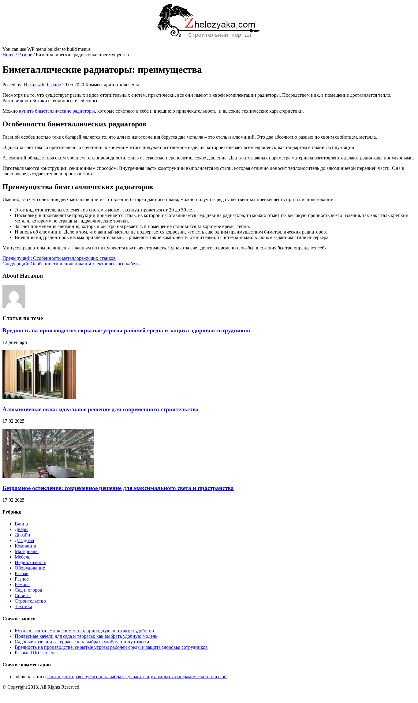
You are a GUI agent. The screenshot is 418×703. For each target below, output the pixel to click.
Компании (25, 545)
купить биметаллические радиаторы (57, 111)
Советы (23, 595)
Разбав (21, 573)
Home (8, 54)
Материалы (27, 551)
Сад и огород (28, 590)
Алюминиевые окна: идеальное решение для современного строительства (100, 409)
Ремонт (22, 584)
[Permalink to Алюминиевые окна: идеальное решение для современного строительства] (39, 397)
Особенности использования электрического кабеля (71, 263)
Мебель (22, 556)
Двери (21, 529)
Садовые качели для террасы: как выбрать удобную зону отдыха (82, 641)
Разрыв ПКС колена (36, 652)
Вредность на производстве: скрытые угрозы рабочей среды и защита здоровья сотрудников (126, 330)
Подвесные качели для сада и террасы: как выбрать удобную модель (86, 636)
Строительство (30, 601)
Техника (23, 606)
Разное (25, 54)
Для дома (24, 540)
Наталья (33, 84)
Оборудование (30, 567)
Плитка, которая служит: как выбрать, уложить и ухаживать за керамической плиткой (137, 676)
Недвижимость (30, 562)
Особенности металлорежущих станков (59, 258)
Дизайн (22, 534)
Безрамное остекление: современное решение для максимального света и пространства (118, 488)
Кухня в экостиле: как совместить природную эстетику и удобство (84, 630)
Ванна (21, 523)
